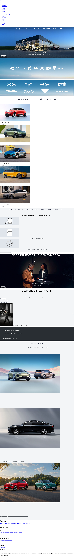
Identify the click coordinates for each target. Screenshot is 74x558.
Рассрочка (6, 540)
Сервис (3, 19)
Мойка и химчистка (19, 532)
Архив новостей (2, 547)
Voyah (1, 523)
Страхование (10, 540)
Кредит (1, 540)
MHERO (3, 523)
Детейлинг (3, 7)
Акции (1, 532)
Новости (3, 10)
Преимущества (2, 543)
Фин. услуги (3, 9)
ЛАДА (29, 523)
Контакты (3, 11)
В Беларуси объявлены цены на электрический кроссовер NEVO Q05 (15, 406)
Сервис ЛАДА (4, 20)
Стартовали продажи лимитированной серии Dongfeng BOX (14, 516)
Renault (24, 523)
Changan (6, 523)
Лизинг (3, 540)
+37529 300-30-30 (8, 14)
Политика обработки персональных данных (6, 551)
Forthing (26, 523)
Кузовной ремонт (10, 532)
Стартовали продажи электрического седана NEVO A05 (12, 461)
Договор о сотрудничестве (17, 551)
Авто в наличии (4, 5)
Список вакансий (7, 543)
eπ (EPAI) (16, 523)
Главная (3, 16)
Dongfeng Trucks (12, 523)
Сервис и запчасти (5, 532)
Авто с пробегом (4, 6)
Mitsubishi (19, 523)
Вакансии (3, 23)
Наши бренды (4, 4)
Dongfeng (8, 523)
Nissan (22, 523)
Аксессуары (3, 8)
